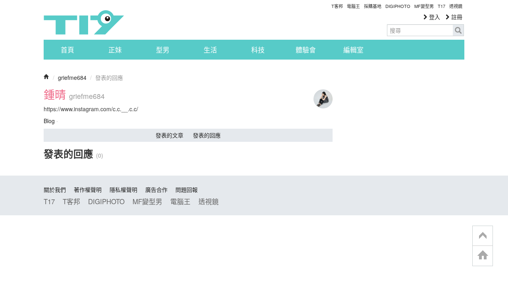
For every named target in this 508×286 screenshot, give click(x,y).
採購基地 (372, 6)
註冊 (456, 17)
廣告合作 (156, 189)
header (483, 236)
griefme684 (72, 77)
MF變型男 (424, 6)
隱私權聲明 (123, 189)
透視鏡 (455, 6)
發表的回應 (207, 135)
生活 (210, 49)
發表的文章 (169, 135)
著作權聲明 (88, 189)
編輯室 (353, 49)
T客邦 (337, 6)
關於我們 (55, 189)
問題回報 (186, 189)
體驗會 (306, 49)
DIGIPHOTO (397, 6)
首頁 (67, 49)
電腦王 (353, 6)
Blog (49, 121)
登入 (433, 17)
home (483, 255)
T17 (84, 22)
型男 (162, 49)
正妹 (115, 49)
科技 (258, 49)
